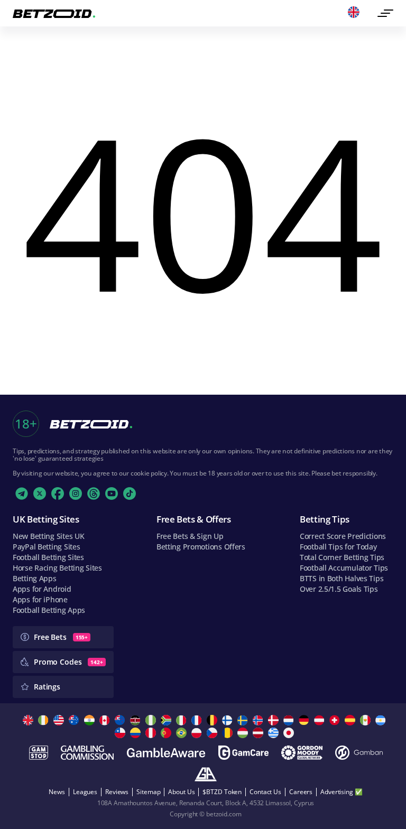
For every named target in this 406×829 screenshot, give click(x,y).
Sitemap (148, 791)
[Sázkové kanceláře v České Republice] (213, 733)
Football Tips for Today (338, 547)
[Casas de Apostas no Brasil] (182, 733)
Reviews (116, 791)
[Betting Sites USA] (60, 720)
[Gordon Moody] (301, 753)
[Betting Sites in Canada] (106, 720)
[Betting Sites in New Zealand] (121, 720)
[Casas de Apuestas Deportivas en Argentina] (382, 720)
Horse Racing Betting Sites (57, 568)
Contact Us (265, 791)
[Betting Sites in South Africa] (167, 720)
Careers (300, 791)
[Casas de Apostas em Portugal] (167, 733)
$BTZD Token (222, 791)
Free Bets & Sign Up (190, 536)
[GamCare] (243, 753)
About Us (181, 791)
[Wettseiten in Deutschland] (305, 720)
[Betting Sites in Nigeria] (152, 720)
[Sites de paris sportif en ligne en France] (198, 720)
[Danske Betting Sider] (274, 720)
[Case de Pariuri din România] (228, 733)
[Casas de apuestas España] (351, 720)
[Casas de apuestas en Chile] (121, 733)
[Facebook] (57, 493)
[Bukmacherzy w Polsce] (198, 733)
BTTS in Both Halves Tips (341, 578)
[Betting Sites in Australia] (75, 720)
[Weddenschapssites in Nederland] (290, 720)
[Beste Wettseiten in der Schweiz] (336, 720)
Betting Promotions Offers (200, 547)
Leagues (85, 791)
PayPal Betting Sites (46, 547)
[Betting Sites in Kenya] (136, 720)
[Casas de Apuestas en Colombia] (136, 733)
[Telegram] (21, 493)
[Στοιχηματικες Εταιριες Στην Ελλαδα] (274, 733)
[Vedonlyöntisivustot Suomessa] (228, 720)
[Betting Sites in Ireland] (44, 720)
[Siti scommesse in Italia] (182, 720)
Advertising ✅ (341, 791)
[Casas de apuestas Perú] (152, 733)
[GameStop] (38, 753)
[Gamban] (359, 753)
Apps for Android (42, 589)
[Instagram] (75, 493)
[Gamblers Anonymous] (206, 774)
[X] (39, 493)
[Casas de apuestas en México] (366, 720)
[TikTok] (129, 493)
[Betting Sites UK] (29, 720)
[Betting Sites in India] (90, 720)
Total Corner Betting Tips (342, 557)
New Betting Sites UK (48, 536)
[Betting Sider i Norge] (259, 720)
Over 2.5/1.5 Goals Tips (339, 589)
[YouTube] (111, 493)
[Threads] (93, 493)
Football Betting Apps (49, 610)
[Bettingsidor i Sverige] (244, 720)
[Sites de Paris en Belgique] (213, 720)
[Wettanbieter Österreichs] (320, 720)
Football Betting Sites (48, 557)
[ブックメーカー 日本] (290, 733)
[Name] (385, 13)
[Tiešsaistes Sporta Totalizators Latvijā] (259, 733)
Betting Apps (35, 578)
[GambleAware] (166, 753)
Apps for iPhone (40, 599)
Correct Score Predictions (343, 536)
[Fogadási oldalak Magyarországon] (244, 733)
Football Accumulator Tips (344, 568)
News (57, 791)
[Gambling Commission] (87, 753)
